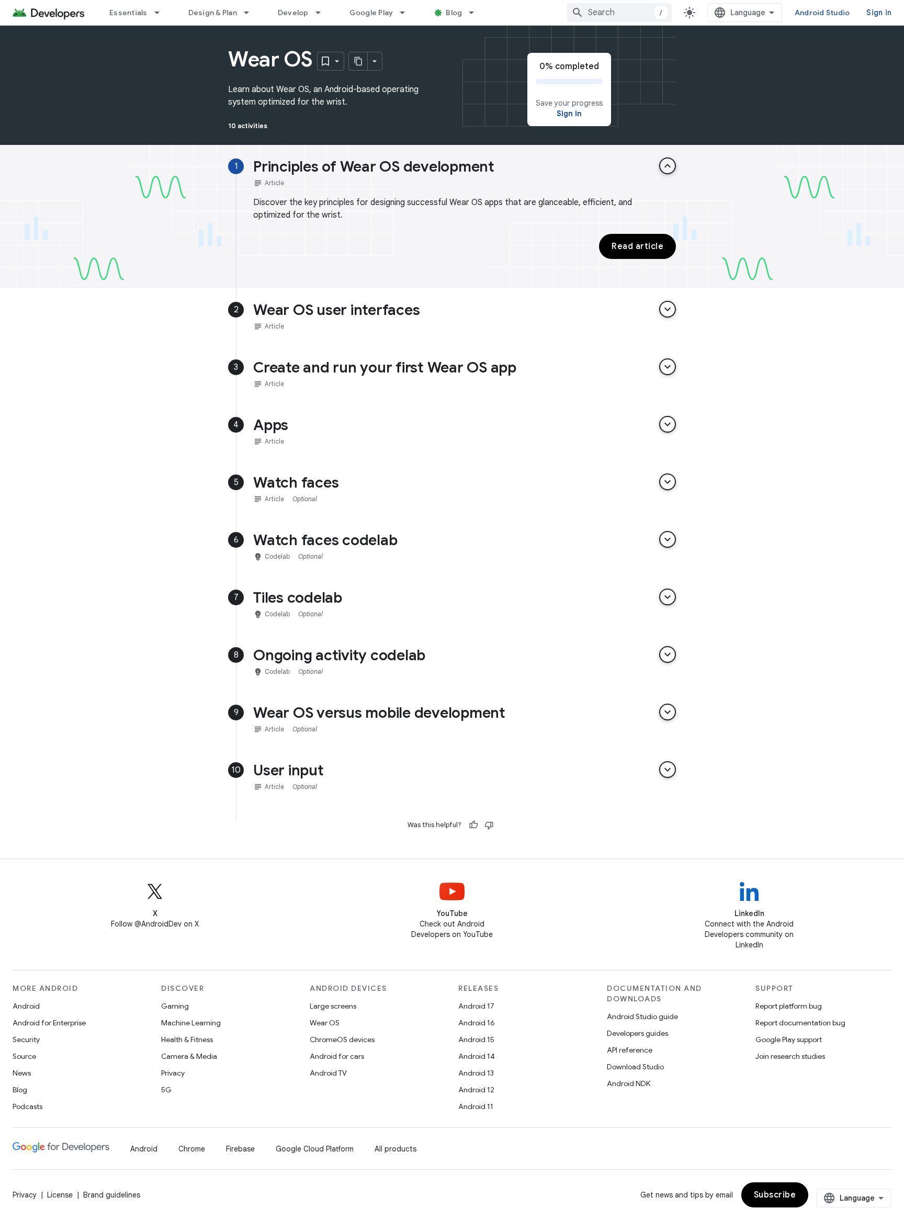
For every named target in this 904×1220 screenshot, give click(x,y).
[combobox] (619, 12)
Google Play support (788, 1039)
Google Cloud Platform (315, 1149)
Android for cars (337, 1056)
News (22, 1073)
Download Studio (635, 1066)
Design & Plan (212, 12)
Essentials (128, 12)
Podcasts (27, 1106)
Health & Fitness (187, 1039)
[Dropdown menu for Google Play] (407, 12)
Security (26, 1039)
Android (26, 1006)
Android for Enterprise (49, 1022)
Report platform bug (788, 1006)
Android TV (328, 1073)
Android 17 (476, 1006)
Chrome (191, 1149)
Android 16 (476, 1022)
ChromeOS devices (342, 1039)
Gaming (175, 1006)
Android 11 (475, 1106)
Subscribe (775, 1195)
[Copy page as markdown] (358, 61)
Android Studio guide (642, 1016)
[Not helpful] (489, 825)
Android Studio (822, 12)
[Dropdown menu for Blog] (476, 12)
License (60, 1195)
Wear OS (325, 1022)
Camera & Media (189, 1056)
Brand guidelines (111, 1195)
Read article (637, 246)
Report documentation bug (800, 1022)
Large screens (333, 1006)
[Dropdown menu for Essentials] (162, 12)
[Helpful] (473, 825)
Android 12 (476, 1089)
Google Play (371, 12)
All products (395, 1149)
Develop (293, 12)
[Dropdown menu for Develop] (323, 12)
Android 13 (476, 1073)
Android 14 (476, 1056)
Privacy (173, 1073)
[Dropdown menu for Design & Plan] (251, 12)
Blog (454, 12)
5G (166, 1089)
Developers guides (637, 1033)
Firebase (240, 1149)
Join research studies (790, 1056)
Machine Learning (191, 1022)
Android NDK (628, 1083)
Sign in (878, 12)
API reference (629, 1050)
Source (24, 1056)
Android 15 (476, 1039)
